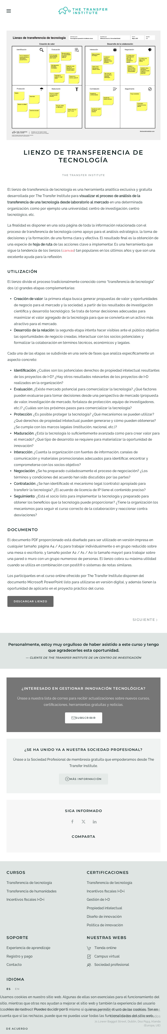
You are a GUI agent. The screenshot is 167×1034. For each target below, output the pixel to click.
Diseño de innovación (104, 916)
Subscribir (86, 717)
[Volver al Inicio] (83, 11)
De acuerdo (17, 1028)
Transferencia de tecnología (29, 883)
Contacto (14, 965)
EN (17, 989)
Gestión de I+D (98, 899)
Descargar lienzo (30, 601)
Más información (86, 779)
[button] (9, 11)
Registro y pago (20, 956)
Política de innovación (105, 925)
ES (9, 989)
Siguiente (144, 620)
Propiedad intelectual (104, 908)
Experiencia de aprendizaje (28, 948)
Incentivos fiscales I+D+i (25, 899)
